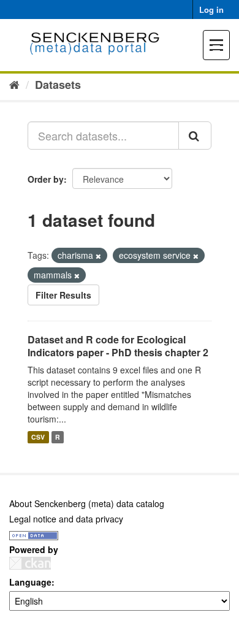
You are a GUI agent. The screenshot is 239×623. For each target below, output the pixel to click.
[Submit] (194, 135)
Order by (46, 179)
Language (30, 582)
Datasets (58, 85)
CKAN (30, 563)
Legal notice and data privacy (66, 519)
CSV (38, 436)
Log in (211, 9)
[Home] (14, 84)
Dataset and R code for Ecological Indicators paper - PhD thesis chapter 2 (118, 345)
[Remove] (98, 256)
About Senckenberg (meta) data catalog (86, 503)
